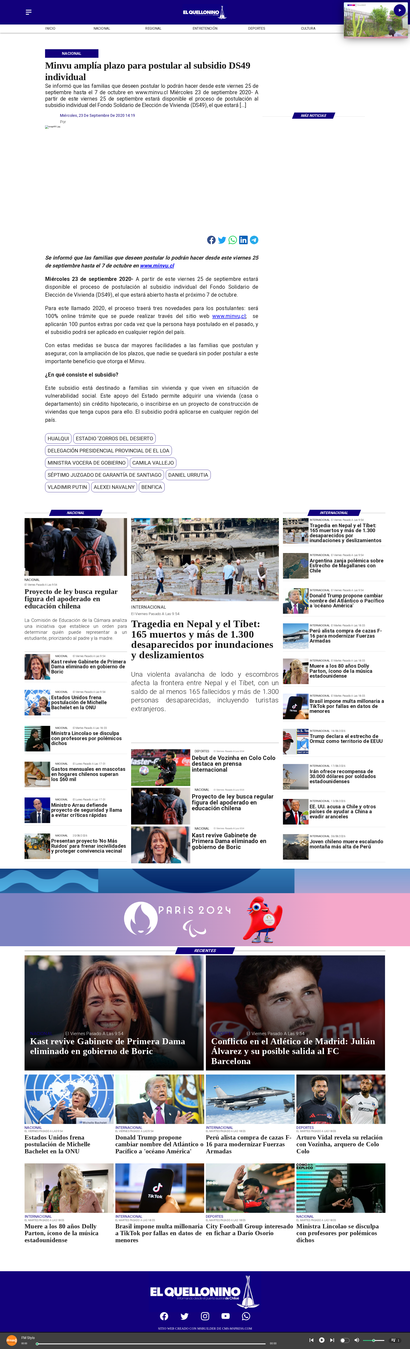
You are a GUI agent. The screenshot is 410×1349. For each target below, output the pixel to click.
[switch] (345, 1340)
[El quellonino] (205, 19)
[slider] (37, 1343)
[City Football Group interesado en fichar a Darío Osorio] (250, 1212)
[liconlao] (37, 738)
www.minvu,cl (229, 316)
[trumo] (296, 812)
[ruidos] (37, 846)
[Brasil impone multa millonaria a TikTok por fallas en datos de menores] (296, 706)
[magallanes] (296, 566)
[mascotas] (37, 774)
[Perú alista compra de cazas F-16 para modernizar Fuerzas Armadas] (296, 636)
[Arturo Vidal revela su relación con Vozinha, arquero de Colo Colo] (340, 1123)
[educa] (76, 575)
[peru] (296, 847)
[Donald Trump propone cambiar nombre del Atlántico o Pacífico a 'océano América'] (296, 601)
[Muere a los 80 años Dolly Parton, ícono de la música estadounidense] (296, 671)
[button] (58, 438)
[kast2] (37, 667)
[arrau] (37, 810)
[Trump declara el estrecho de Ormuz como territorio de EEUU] (296, 741)
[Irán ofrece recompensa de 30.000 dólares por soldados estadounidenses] (296, 777)
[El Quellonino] (29, 15)
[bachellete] (37, 703)
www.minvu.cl (157, 266)
